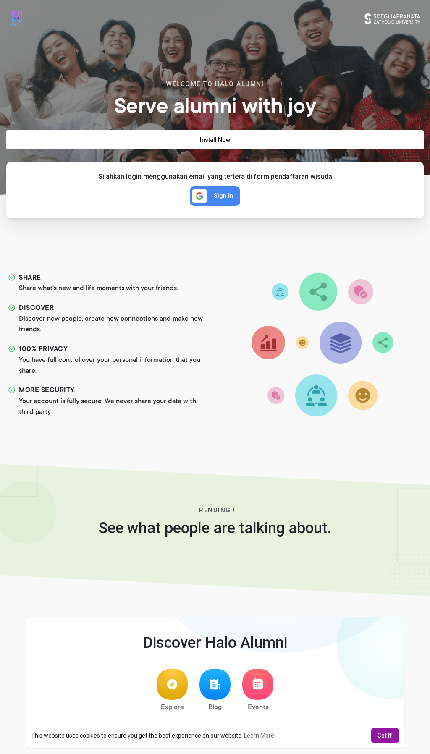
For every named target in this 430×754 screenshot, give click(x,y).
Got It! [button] (385, 735)
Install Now (215, 139)
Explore (172, 707)
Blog (215, 707)
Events (258, 707)
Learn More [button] (259, 735)
